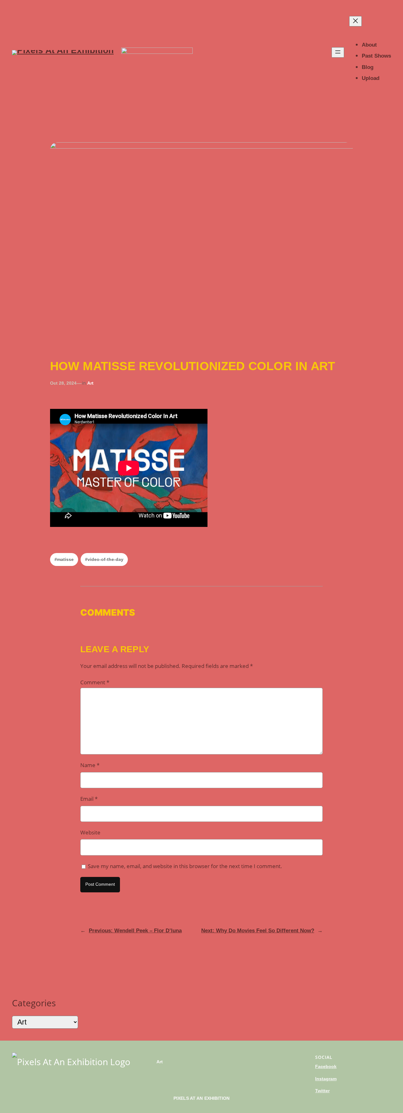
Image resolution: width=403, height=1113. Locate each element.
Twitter (322, 1090)
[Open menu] (338, 52)
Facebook (326, 1066)
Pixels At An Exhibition (201, 1098)
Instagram (326, 1078)
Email (89, 798)
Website (90, 832)
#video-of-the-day (104, 559)
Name (89, 765)
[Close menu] (355, 21)
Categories (34, 1003)
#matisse (64, 559)
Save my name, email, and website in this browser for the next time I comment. (185, 866)
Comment (94, 682)
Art (90, 383)
